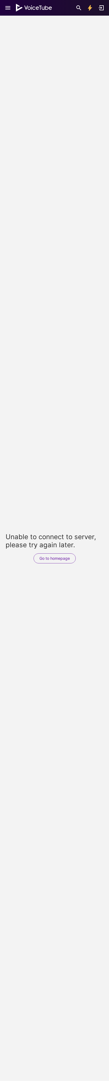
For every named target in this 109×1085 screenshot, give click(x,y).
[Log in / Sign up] (101, 7)
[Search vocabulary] (78, 7)
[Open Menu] (7, 7)
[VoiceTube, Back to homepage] (34, 7)
